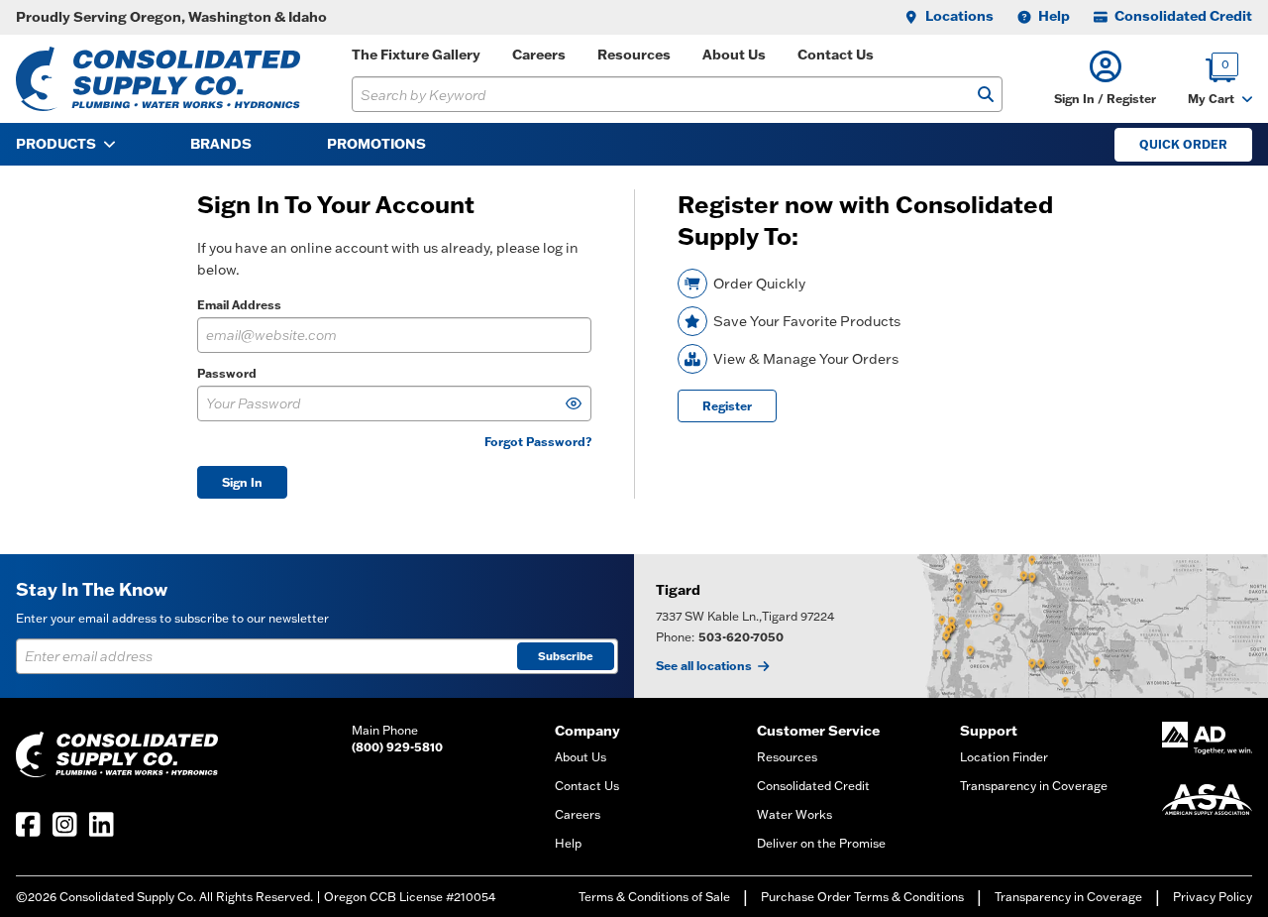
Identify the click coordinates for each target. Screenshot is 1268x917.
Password (227, 373)
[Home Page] (158, 79)
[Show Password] (573, 403)
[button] (1105, 79)
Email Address (239, 304)
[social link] (28, 824)
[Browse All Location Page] (951, 626)
